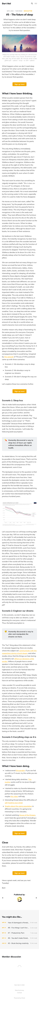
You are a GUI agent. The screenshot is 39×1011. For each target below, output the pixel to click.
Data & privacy (19, 990)
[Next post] (35, 897)
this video (14, 796)
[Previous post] (3, 897)
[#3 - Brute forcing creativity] (19, 943)
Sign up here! (19, 84)
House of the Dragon (27, 815)
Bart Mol (6, 3)
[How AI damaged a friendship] (19, 922)
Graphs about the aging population (18, 806)
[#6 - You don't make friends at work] (19, 938)
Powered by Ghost (19, 998)
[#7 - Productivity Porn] (19, 932)
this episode (9, 357)
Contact (19, 992)
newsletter (28, 11)
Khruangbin (20, 770)
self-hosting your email (13, 803)
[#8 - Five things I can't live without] (19, 927)
